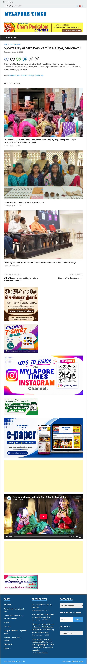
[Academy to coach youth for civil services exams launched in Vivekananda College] (43, 260)
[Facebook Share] (6, 59)
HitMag (81, 661)
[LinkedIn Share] (25, 59)
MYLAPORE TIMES (19, 661)
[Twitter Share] (12, 59)
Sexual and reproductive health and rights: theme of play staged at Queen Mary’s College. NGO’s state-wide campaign (43, 644)
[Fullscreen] (80, 537)
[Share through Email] (31, 59)
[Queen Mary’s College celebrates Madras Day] (43, 200)
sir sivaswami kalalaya (25, 75)
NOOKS (7, 626)
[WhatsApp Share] (18, 59)
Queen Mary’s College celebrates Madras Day (24, 202)
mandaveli (12, 75)
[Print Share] (37, 59)
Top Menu (9, 2)
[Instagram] (77, 6)
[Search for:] (71, 619)
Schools (17, 44)
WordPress (72, 661)
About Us (7, 605)
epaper (6, 622)
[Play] (7, 537)
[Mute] (76, 537)
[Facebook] (83, 6)
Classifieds (8, 644)
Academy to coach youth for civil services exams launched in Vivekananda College (40, 262)
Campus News (8, 44)
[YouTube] (80, 6)
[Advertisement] (43, 476)
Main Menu (13, 38)
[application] (43, 516)
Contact (7, 648)
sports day (39, 75)
